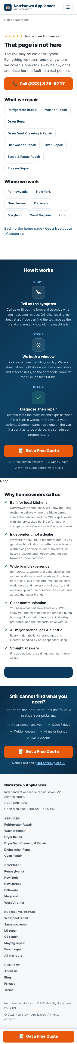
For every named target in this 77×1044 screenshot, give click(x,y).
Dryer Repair (17, 121)
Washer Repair (56, 110)
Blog (7, 977)
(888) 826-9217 (16, 803)
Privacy (9, 983)
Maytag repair (14, 943)
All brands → (13, 955)
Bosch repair (13, 949)
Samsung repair (16, 924)
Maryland (15, 215)
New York (43, 192)
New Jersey (17, 203)
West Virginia (40, 215)
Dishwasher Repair (22, 145)
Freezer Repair (19, 168)
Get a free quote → (51, 763)
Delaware (41, 203)
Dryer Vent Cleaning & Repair (30, 133)
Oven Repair (54, 145)
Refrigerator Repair (22, 110)
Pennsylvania (18, 192)
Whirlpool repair (16, 918)
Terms (8, 990)
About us (11, 971)
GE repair (11, 936)
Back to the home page (23, 228)
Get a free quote (58, 228)
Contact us (15, 234)
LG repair (11, 930)
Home (8, 19)
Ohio (62, 215)
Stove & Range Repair (24, 157)
